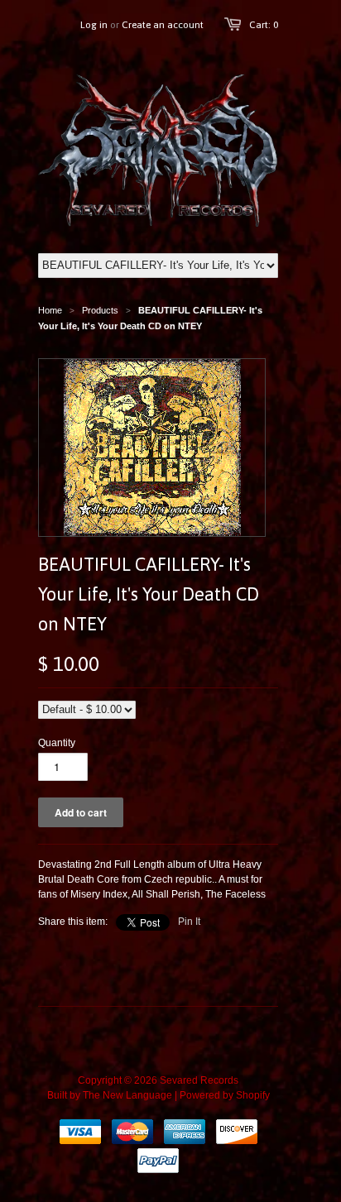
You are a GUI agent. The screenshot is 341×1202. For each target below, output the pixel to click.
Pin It (189, 921)
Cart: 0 (263, 25)
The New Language (127, 1095)
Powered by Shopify (225, 1095)
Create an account (163, 25)
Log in (94, 25)
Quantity (56, 743)
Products (100, 310)
